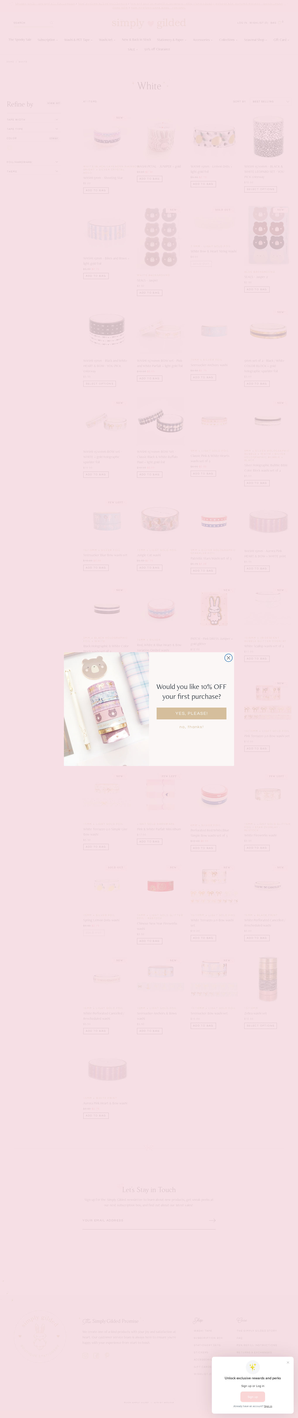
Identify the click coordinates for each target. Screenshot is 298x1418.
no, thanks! (192, 727)
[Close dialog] (228, 658)
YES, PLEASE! (191, 713)
